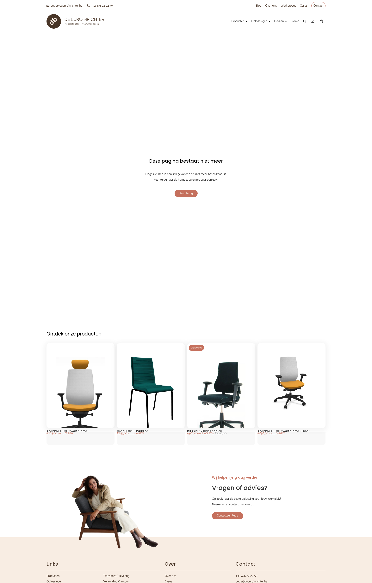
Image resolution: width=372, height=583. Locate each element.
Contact (318, 5)
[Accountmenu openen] (312, 21)
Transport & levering (116, 576)
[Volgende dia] (105, 400)
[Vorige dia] (56, 400)
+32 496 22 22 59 (102, 5)
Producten (52, 576)
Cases (303, 5)
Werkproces (288, 5)
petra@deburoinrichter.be (66, 5)
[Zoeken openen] (304, 21)
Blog (258, 5)
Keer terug (186, 193)
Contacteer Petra (227, 515)
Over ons (271, 5)
